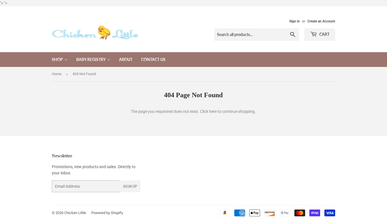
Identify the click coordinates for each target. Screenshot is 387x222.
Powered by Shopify (107, 213)
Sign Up (130, 186)
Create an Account (321, 21)
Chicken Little (75, 213)
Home (56, 74)
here (213, 111)
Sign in (294, 21)
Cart (323, 34)
